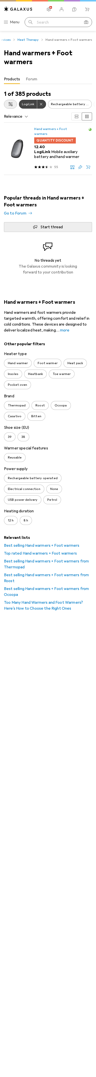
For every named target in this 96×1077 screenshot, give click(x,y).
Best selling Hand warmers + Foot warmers (41, 545)
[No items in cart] (87, 9)
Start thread (51, 227)
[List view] (87, 116)
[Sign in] (61, 9)
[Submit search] (30, 22)
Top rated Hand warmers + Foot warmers (40, 553)
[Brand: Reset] (41, 104)
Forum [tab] (31, 79)
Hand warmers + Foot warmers (50, 131)
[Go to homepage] (18, 9)
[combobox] (10, 104)
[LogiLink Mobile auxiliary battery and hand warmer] (48, 149)
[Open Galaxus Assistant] (74, 9)
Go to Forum (15, 213)
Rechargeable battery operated (71, 104)
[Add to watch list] (80, 167)
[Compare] (72, 167)
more (64, 330)
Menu (15, 22)
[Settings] (49, 9)
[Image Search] (86, 22)
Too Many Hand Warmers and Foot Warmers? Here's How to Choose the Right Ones (43, 605)
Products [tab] (12, 79)
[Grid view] (76, 116)
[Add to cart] (88, 167)
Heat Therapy (28, 40)
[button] (90, 129)
